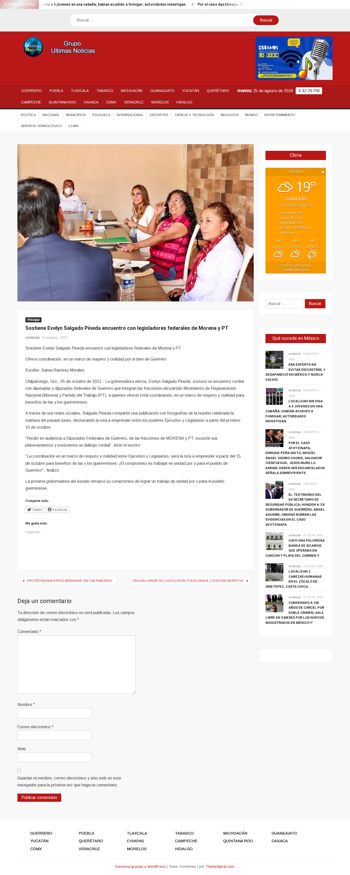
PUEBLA (56, 91)
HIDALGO (184, 102)
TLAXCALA (80, 91)
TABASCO (104, 91)
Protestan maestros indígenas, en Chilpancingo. (70, 581)
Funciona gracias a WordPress (140, 867)
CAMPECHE (31, 102)
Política (28, 115)
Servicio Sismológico (41, 126)
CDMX (111, 102)
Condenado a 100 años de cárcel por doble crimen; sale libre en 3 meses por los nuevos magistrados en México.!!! (294, 612)
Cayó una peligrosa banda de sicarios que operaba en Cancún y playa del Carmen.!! (295, 548)
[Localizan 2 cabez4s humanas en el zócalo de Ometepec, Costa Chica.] (274, 572)
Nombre (26, 704)
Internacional (130, 115)
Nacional (51, 115)
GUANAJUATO (162, 91)
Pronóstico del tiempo (295, 267)
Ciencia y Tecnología (194, 115)
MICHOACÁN (131, 91)
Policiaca (101, 115)
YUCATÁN (190, 91)
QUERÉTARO (218, 91)
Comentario (29, 631)
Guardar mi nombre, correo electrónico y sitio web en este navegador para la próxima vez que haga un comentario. (69, 781)
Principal (33, 320)
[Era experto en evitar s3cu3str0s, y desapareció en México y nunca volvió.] (274, 359)
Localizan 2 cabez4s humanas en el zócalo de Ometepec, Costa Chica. (293, 579)
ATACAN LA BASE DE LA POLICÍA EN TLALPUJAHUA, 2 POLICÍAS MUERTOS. (188, 581)
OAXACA (91, 102)
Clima (73, 126)
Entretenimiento (279, 115)
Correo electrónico (35, 727)
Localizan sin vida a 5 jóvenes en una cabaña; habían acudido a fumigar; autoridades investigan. (294, 411)
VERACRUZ (134, 102)
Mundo (251, 115)
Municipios (76, 115)
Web (21, 749)
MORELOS (160, 102)
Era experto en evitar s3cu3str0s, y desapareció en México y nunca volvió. (295, 372)
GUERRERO (31, 91)
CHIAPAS (135, 841)
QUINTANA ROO (62, 102)
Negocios (230, 115)
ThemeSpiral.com (219, 867)
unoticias (32, 337)
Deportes (159, 115)
